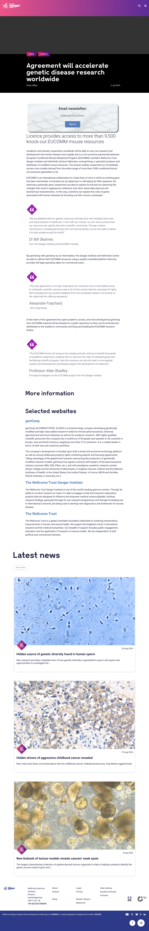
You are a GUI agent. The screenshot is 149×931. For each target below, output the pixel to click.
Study (54, 899)
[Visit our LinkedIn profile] (144, 915)
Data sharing (106, 888)
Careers (55, 892)
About (54, 888)
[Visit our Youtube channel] (127, 915)
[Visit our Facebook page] (141, 915)
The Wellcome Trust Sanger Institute (54, 483)
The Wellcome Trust (41, 514)
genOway (32, 421)
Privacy (79, 892)
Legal (78, 888)
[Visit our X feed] (132, 915)
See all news (20, 567)
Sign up (72, 124)
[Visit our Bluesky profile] (136, 915)
